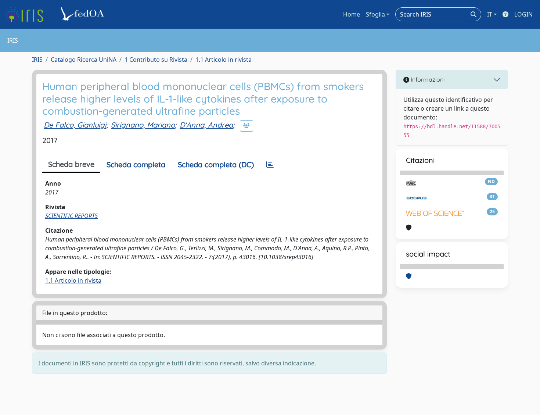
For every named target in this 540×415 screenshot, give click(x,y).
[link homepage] (26, 14)
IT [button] (489, 14)
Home (351, 14)
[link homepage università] (83, 14)
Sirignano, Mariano (143, 124)
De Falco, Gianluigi (75, 124)
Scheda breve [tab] (71, 164)
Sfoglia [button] (375, 14)
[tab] (270, 164)
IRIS (37, 60)
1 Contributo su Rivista (156, 60)
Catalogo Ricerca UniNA (83, 60)
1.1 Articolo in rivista (223, 60)
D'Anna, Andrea (206, 124)
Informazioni (426, 79)
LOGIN (523, 14)
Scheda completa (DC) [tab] (216, 164)
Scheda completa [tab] (136, 164)
